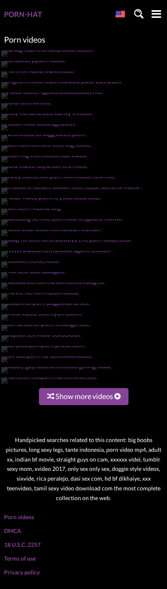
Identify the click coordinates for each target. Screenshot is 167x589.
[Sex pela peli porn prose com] (43, 352)
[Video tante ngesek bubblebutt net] (53, 99)
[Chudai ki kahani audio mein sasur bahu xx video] (71, 194)
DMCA (12, 530)
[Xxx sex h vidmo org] (32, 215)
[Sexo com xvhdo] (27, 109)
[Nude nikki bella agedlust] (39, 130)
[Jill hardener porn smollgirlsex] (46, 331)
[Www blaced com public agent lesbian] (57, 257)
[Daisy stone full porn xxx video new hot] (59, 183)
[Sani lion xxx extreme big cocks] (47, 151)
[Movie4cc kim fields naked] (41, 299)
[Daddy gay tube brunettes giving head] (57, 373)
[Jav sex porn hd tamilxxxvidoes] (47, 363)
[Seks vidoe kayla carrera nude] (45, 173)
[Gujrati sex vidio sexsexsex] (41, 341)
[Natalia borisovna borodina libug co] (54, 289)
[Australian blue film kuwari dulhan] (52, 236)
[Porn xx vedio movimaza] (38, 78)
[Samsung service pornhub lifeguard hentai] (62, 225)
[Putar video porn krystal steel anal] (52, 204)
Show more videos (84, 396)
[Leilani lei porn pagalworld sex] (46, 310)
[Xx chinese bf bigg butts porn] (44, 141)
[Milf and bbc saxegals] (34, 278)
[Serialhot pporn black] (34, 67)
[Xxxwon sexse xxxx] (31, 268)
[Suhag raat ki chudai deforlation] (48, 56)
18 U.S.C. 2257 (22, 544)
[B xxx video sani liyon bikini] (42, 320)
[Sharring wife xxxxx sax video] (45, 162)
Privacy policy (22, 572)
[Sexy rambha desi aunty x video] (47, 120)
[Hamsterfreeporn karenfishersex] (49, 384)
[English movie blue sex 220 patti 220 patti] (62, 88)
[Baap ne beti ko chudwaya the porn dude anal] (67, 246)
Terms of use (20, 558)
